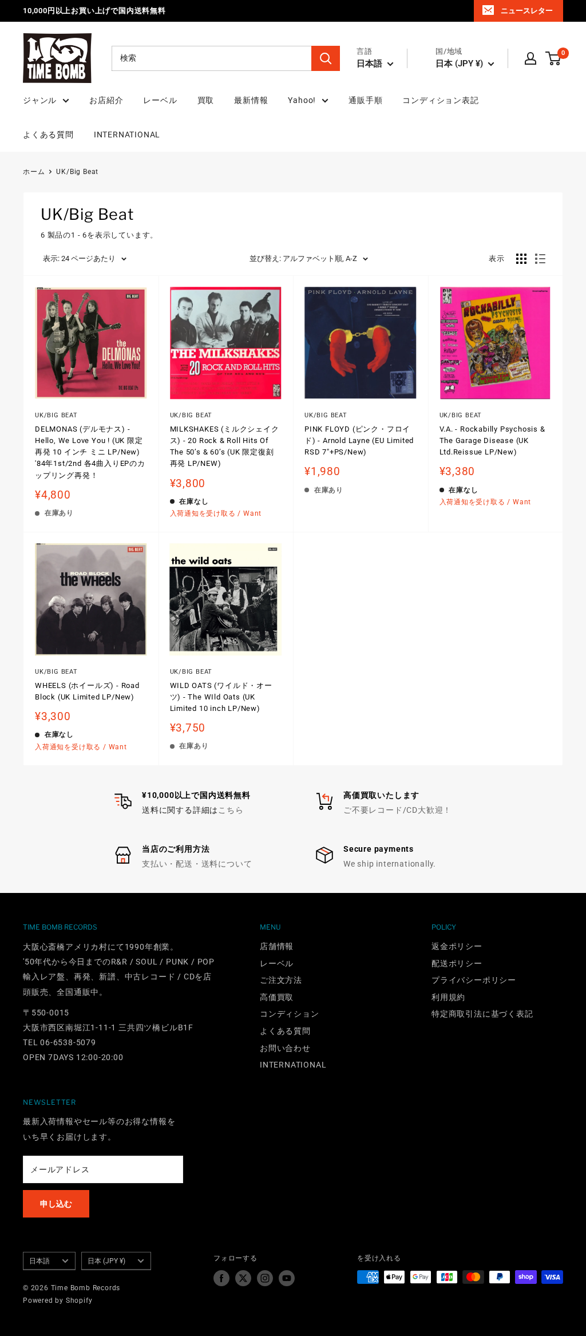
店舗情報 (277, 946)
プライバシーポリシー (473, 980)
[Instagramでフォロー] (265, 1278)
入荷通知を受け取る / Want (216, 513)
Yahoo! (302, 100)
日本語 (39, 1261)
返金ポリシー (456, 946)
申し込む (56, 1203)
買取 (206, 100)
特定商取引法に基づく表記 (482, 1013)
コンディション (289, 1013)
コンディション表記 (440, 100)
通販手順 (365, 100)
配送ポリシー (456, 963)
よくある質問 (48, 134)
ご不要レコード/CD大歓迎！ (397, 810)
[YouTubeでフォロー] (287, 1278)
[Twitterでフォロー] (243, 1278)
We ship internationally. (389, 863)
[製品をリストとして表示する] (540, 259)
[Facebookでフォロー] (221, 1278)
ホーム (34, 172)
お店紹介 (106, 100)
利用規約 (448, 997)
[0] (554, 58)
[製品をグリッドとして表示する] (521, 259)
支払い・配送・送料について (197, 863)
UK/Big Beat (77, 172)
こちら (230, 810)
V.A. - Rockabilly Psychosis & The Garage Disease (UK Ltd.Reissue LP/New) (492, 440)
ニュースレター (527, 10)
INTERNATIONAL (127, 134)
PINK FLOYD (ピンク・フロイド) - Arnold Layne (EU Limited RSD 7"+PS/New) (359, 440)
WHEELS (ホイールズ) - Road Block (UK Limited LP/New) (87, 691)
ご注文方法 (281, 980)
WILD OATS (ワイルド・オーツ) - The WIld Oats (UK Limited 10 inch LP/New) (221, 697)
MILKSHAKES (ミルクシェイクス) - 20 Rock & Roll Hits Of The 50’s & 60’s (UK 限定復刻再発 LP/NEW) (224, 446)
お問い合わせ (285, 1048)
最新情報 (251, 100)
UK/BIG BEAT (191, 415)
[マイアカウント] (530, 58)
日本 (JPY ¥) (106, 1261)
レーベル (160, 100)
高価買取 (277, 997)
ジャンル (40, 100)
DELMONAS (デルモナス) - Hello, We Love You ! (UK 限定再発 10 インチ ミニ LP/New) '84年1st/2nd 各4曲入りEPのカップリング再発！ (90, 452)
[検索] (325, 58)
